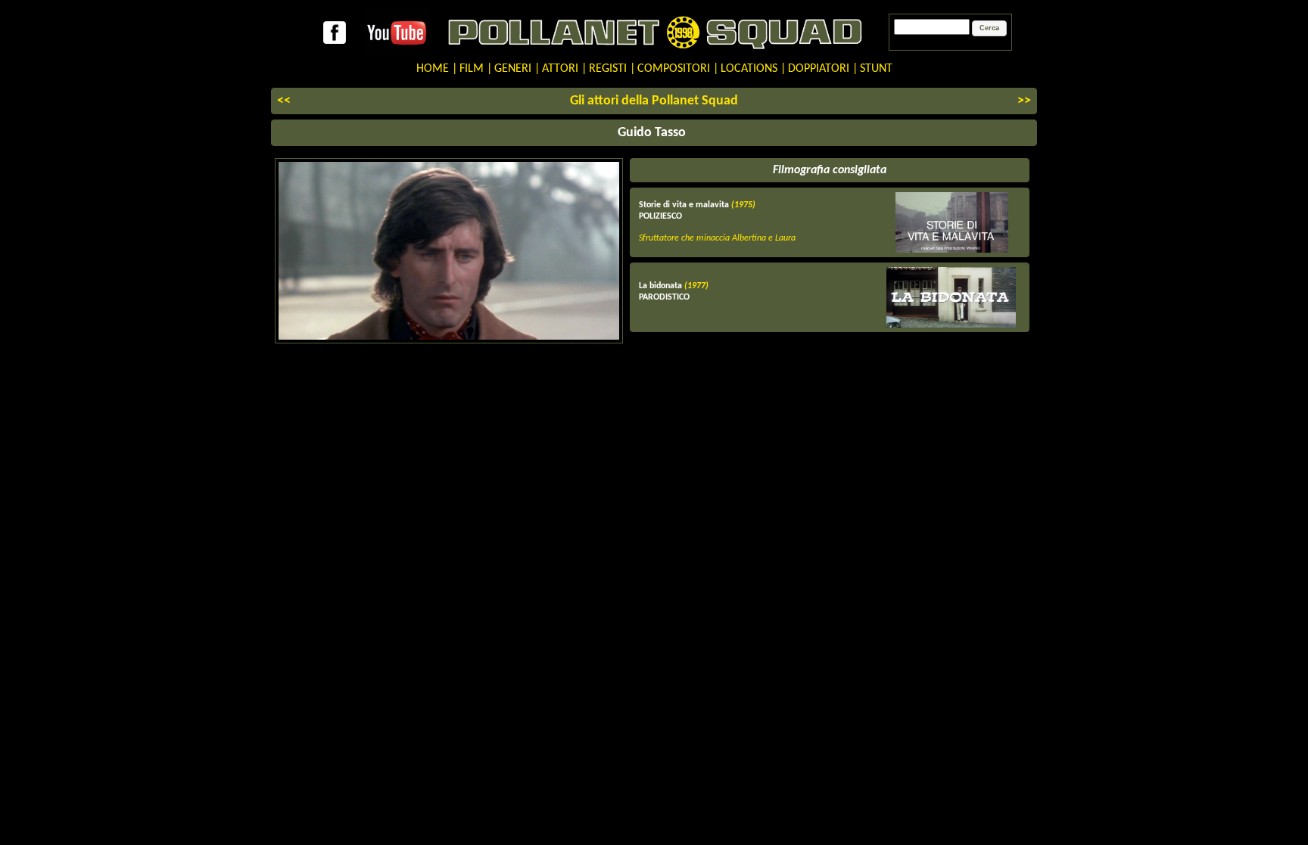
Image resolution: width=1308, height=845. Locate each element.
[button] (989, 28)
